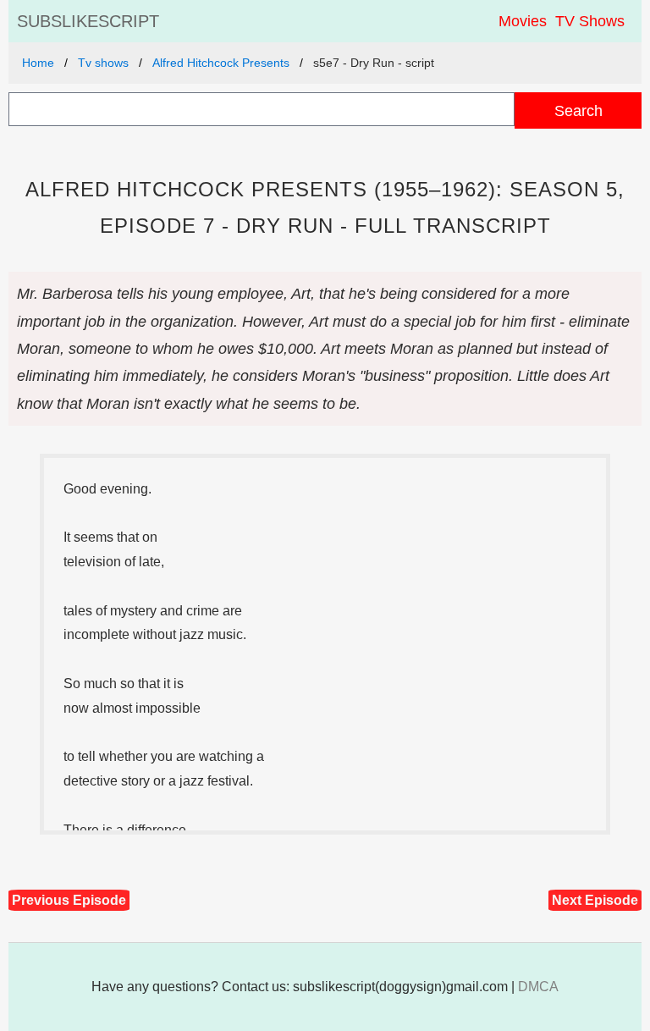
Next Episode (595, 900)
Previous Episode (69, 900)
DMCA (538, 986)
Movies (523, 21)
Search (578, 110)
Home (38, 62)
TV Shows (590, 21)
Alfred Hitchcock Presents (220, 62)
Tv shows (103, 62)
